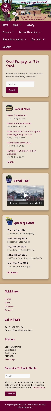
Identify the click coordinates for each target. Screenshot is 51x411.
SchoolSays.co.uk (25, 407)
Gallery (30, 25)
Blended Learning (28, 32)
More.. (10, 161)
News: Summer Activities (19, 123)
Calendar (9, 306)
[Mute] (36, 203)
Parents (6, 32)
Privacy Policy (39, 387)
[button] (25, 195)
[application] (25, 195)
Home (5, 25)
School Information (12, 39)
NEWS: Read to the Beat (18, 142)
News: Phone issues (16, 115)
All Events (12, 272)
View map (10, 359)
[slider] (23, 203)
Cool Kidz (36, 39)
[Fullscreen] (40, 203)
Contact (6, 47)
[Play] (10, 203)
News (15, 25)
